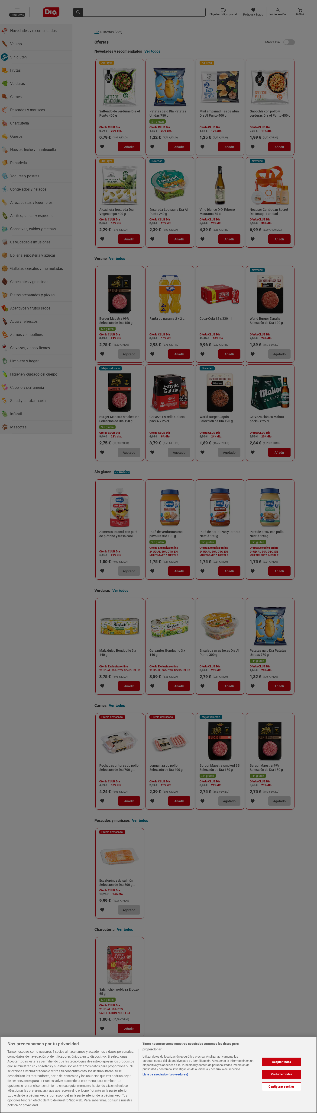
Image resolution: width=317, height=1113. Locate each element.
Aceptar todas (281, 1062)
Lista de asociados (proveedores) (165, 1074)
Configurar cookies (281, 1086)
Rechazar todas (281, 1074)
